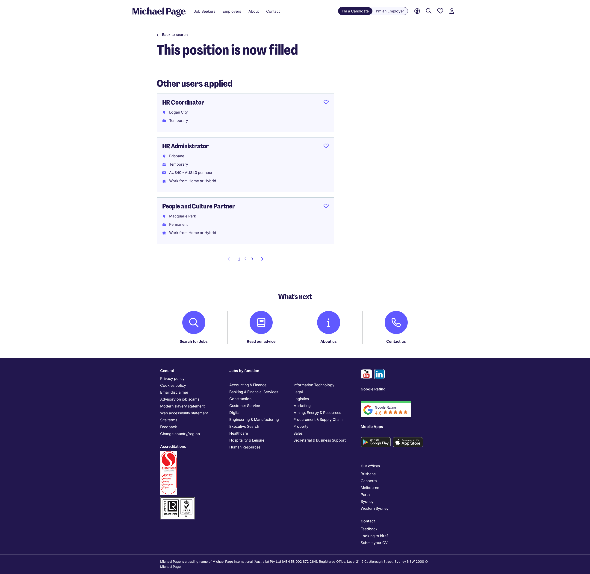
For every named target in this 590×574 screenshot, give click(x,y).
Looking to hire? (374, 535)
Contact (368, 521)
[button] (172, 34)
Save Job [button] (326, 103)
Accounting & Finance (247, 385)
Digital (234, 412)
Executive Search (244, 426)
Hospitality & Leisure (246, 440)
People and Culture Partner (198, 206)
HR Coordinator (183, 102)
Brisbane (368, 474)
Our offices (370, 466)
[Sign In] (451, 11)
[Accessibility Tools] (417, 11)
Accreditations (173, 446)
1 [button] (240, 260)
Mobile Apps (372, 426)
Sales (298, 433)
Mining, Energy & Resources (317, 412)
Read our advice (261, 341)
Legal (298, 392)
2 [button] (245, 259)
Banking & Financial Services (253, 392)
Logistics (301, 398)
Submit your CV (374, 542)
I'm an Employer (390, 11)
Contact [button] (273, 11)
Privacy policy (172, 378)
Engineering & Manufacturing (254, 419)
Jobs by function (244, 370)
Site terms (168, 420)
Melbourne (370, 487)
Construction (240, 398)
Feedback (168, 427)
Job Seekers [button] (204, 11)
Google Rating (373, 389)
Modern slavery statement (182, 406)
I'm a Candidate (355, 11)
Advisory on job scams (179, 399)
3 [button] (252, 259)
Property (300, 426)
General (167, 370)
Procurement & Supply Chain (317, 419)
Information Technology (313, 385)
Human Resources (244, 447)
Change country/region (180, 433)
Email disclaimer (174, 392)
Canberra (369, 480)
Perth (365, 494)
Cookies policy (173, 385)
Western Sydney (375, 508)
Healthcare (238, 433)
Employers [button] (232, 11)
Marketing (302, 405)
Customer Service (244, 405)
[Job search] (428, 11)
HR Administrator (185, 146)
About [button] (253, 11)
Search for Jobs (194, 341)
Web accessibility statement (184, 413)
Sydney (367, 501)
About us (328, 341)
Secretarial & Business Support (319, 440)
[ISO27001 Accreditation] (177, 498)
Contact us (396, 341)
